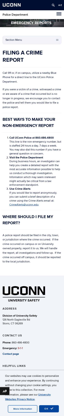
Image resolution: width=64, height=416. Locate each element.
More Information (22, 408)
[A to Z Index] (60, 5)
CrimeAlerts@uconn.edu (24, 204)
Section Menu (13, 40)
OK (46, 408)
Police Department (15, 15)
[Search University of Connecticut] (53, 5)
